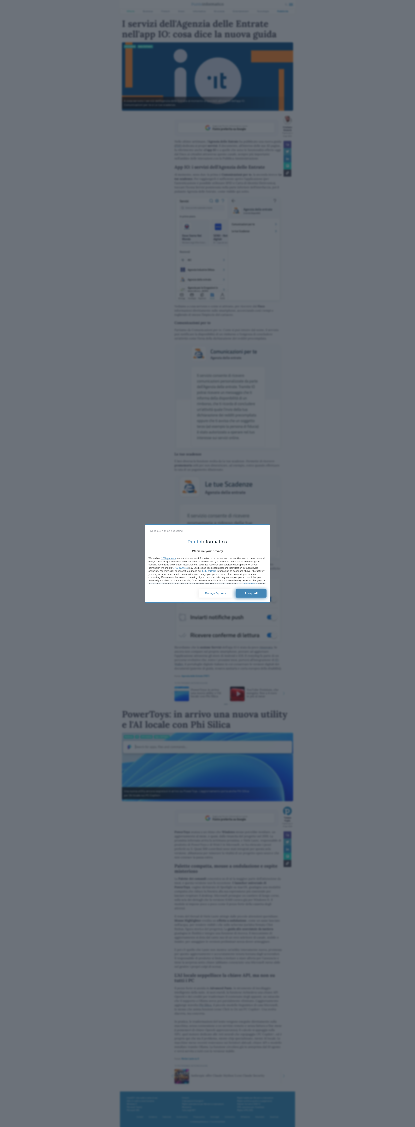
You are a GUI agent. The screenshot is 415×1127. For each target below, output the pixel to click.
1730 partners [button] (168, 558)
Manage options (215, 593)
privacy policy (250, 583)
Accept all (251, 593)
